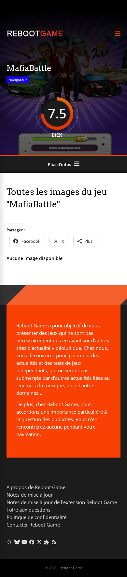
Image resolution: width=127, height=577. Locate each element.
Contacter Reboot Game (33, 524)
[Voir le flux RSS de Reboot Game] (54, 542)
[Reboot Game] (35, 35)
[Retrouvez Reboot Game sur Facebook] (32, 542)
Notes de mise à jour (30, 494)
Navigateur (17, 79)
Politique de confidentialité (36, 517)
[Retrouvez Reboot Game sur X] (39, 542)
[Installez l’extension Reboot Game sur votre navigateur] (47, 542)
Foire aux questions (28, 509)
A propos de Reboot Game (36, 487)
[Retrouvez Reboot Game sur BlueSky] (17, 542)
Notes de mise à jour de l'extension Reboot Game (62, 502)
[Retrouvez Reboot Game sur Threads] (10, 542)
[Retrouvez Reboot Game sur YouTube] (24, 542)
